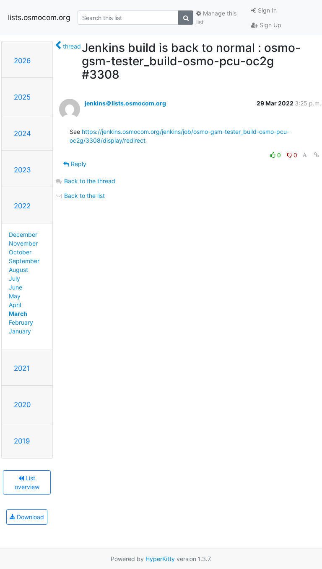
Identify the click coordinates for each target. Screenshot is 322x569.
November (23, 243)
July (14, 278)
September (24, 260)
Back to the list (83, 195)
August (18, 269)
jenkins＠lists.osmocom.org (125, 103)
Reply (77, 163)
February (21, 322)
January (20, 331)
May (15, 296)
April (15, 304)
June (15, 287)
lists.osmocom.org (39, 17)
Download (29, 516)
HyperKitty (160, 558)
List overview (27, 482)
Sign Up (269, 24)
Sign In (266, 10)
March (18, 313)
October (20, 252)
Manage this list (216, 18)
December (23, 234)
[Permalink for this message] (316, 155)
